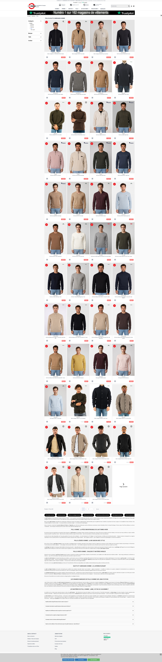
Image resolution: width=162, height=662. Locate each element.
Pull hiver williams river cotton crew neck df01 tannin (55, 377)
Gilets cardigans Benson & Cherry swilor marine (101, 499)
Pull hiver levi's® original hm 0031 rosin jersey (123, 256)
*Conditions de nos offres (33, 646)
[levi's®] (108, 224)
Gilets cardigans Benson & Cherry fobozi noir (123, 458)
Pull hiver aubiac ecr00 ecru (101, 134)
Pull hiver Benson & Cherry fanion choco (78, 134)
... (91, 509)
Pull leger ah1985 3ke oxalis (101, 377)
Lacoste (58, 525)
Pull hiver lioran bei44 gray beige (78, 175)
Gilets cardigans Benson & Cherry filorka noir (55, 458)
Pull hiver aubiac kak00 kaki (123, 134)
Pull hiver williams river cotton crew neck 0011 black (78, 337)
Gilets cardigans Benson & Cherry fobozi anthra (101, 458)
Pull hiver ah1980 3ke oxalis (101, 215)
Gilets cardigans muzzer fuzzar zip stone (101, 53)
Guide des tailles (31, 643)
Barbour (85, 559)
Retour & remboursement (33, 641)
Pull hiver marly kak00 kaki (100, 175)
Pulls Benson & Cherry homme (102, 515)
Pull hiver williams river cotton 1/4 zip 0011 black (101, 296)
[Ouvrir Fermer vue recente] (161, 15)
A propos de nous (58, 643)
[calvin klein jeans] (63, 21)
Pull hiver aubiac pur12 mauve (55, 175)
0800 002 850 (77, 0)
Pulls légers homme (50, 515)
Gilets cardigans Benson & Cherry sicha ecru (78, 499)
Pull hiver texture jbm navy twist (55, 296)
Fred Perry (59, 584)
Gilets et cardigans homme (74, 515)
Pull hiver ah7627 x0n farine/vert (78, 256)
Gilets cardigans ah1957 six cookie (78, 53)
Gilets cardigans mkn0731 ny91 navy (100, 418)
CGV (56, 638)
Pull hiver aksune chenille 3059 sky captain (55, 94)
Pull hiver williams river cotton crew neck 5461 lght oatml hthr (101, 338)
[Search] (129, 6)
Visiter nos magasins (63, 5)
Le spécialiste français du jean (41, 6)
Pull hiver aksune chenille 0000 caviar (123, 53)
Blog (56, 648)
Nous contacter (30, 636)
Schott (108, 583)
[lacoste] (86, 21)
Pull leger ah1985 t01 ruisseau (55, 418)
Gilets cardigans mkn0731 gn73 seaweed (78, 418)
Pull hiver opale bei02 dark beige (55, 215)
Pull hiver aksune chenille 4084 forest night (78, 94)
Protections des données (60, 641)
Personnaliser (81, 659)
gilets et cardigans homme (73, 576)
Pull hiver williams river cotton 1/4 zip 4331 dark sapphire (123, 297)
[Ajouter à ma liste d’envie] (47, 57)
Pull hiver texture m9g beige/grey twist (78, 296)
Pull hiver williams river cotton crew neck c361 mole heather (123, 338)
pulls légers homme (105, 548)
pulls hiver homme (57, 562)
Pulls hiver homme (61, 515)
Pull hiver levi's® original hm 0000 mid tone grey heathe (101, 256)
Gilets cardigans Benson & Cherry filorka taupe (78, 458)
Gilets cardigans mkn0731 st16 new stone (123, 418)
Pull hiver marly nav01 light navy (123, 175)
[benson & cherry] (86, 102)
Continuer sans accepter (68, 659)
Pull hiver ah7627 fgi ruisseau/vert (123, 215)
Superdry (71, 525)
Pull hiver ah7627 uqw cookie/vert (55, 256)
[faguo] (108, 102)
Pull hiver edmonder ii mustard (78, 377)
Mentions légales (58, 636)
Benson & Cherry (64, 525)
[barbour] (131, 62)
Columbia (133, 559)
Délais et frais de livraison (33, 638)
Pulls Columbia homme (130, 515)
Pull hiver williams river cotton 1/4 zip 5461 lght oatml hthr (55, 338)
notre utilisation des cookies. (72, 656)
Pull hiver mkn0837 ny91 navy (123, 94)
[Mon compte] (131, 6)
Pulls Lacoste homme (88, 515)
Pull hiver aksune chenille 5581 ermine (101, 94)
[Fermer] (160, 654)
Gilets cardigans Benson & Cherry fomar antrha (55, 499)
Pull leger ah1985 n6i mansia (123, 377)
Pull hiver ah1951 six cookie (78, 215)
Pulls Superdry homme (117, 515)
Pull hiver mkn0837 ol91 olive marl (55, 134)
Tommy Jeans (81, 584)
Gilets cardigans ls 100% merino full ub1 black (55, 53)
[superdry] (63, 264)
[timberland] (108, 264)
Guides (56, 646)
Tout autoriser (93, 659)
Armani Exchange (131, 583)
